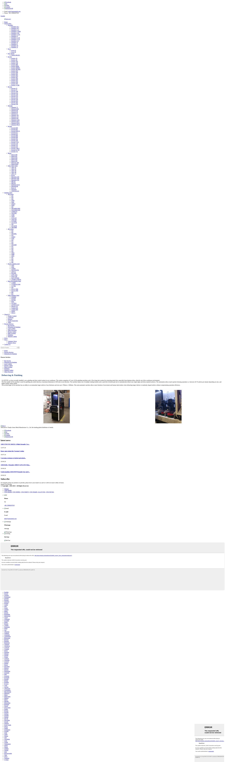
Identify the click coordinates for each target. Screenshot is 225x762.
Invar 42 (13, 50)
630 (12, 287)
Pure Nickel (11, 53)
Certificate (10, 317)
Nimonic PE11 (15, 121)
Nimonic (10, 106)
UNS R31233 (15, 191)
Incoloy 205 (14, 61)
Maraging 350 (15, 180)
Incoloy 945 (14, 83)
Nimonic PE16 (15, 123)
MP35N (13, 183)
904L (12, 301)
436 (12, 249)
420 (12, 240)
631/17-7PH (14, 289)
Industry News (12, 343)
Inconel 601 (14, 129)
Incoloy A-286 (15, 85)
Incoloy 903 (14, 75)
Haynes (10, 87)
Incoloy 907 (14, 77)
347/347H (14, 226)
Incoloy (10, 57)
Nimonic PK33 (15, 124)
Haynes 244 (14, 99)
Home (6, 22)
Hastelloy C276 (15, 34)
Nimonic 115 (14, 117)
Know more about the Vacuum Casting (12, 451)
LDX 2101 (14, 275)
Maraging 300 (15, 178)
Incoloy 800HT (15, 68)
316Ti (13, 216)
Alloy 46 (13, 170)
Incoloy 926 (14, 82)
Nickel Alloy (7, 23)
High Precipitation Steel (14, 281)
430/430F (14, 245)
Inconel (10, 126)
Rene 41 (13, 188)
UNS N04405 (33, 492)
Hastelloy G (14, 36)
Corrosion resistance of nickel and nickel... (13, 458)
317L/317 (14, 218)
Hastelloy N (14, 42)
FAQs (6, 338)
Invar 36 (13, 52)
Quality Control (12, 316)
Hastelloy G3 (15, 41)
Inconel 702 (14, 139)
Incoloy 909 (14, 79)
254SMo (13, 297)
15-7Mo (13, 286)
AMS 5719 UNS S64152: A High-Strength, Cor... (15, 444)
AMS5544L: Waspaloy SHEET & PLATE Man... (15, 465)
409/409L (14, 234)
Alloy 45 (13, 169)
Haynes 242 (14, 98)
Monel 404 (14, 158)
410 (12, 235)
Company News (12, 341)
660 (12, 292)
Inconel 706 (14, 140)
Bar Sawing (11, 325)
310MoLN (14, 211)
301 (12, 196)
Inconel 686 (14, 136)
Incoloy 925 (14, 80)
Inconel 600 (14, 128)
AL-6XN (13, 303)
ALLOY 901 (41, 492)
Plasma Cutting (12, 332)
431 (12, 246)
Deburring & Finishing (14, 327)
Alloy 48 (13, 172)
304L (12, 202)
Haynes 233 (14, 96)
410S (12, 238)
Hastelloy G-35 (15, 39)
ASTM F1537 (15, 305)
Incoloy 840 (14, 72)
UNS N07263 (50, 492)
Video (9, 322)
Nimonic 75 (14, 107)
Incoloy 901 (14, 74)
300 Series (11, 194)
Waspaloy (14, 189)
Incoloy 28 (14, 60)
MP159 (13, 181)
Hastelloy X (14, 47)
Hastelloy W (14, 45)
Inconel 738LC (15, 148)
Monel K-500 (15, 162)
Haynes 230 (14, 94)
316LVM (13, 219)
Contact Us (7, 344)
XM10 (13, 311)
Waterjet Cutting (12, 336)
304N (12, 205)
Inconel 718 (14, 143)
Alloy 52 (13, 173)
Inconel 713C (15, 142)
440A (12, 253)
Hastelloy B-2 (15, 26)
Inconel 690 (14, 137)
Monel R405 (14, 164)
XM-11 (13, 313)
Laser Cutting (11, 328)
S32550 (13, 298)
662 (12, 294)
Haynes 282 (14, 102)
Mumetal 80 (14, 186)
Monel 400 (14, 155)
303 (12, 197)
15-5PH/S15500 (15, 284)
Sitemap (6, 489)
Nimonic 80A (15, 109)
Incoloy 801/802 (15, 69)
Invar (9, 49)
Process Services (8, 324)
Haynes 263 (14, 101)
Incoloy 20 (14, 58)
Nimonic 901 (15, 118)
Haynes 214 (14, 93)
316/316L (14, 213)
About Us (7, 314)
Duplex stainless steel (14, 264)
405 (12, 232)
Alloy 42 (13, 167)
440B (12, 254)
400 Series (11, 229)
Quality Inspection (13, 320)
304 (12, 199)
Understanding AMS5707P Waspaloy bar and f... (15, 472)
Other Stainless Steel (13, 295)
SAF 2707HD (15, 278)
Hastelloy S (14, 44)
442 (12, 259)
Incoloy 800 (14, 64)
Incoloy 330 (14, 63)
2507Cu (13, 271)
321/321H (14, 222)
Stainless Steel (8, 192)
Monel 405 (14, 159)
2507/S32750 (15, 270)
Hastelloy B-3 (15, 28)
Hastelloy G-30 (15, 38)
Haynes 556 (14, 104)
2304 (12, 267)
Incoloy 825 (14, 71)
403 (12, 230)
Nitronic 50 (14, 306)
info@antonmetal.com (14, 11)
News (5, 339)
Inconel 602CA (15, 131)
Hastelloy (10, 25)
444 (12, 260)
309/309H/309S (15, 208)
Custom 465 (14, 309)
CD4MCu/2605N (16, 279)
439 (12, 251)
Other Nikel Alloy (13, 166)
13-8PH (13, 283)
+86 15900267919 (9, 505)
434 (12, 248)
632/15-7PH (14, 290)
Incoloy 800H (15, 66)
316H (12, 215)
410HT (13, 237)
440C (12, 256)
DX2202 (13, 273)
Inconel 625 (14, 134)
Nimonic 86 (14, 110)
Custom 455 (14, 308)
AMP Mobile (8, 490)
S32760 (13, 300)
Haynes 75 (14, 90)
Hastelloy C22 (15, 33)
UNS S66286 (8, 492)
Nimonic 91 (14, 113)
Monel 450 (14, 161)
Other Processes (12, 330)
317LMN (14, 221)
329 (12, 224)
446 (12, 262)
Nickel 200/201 (15, 55)
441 (12, 257)
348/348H (14, 227)
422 (12, 241)
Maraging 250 (15, 177)
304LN (13, 204)
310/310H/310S (15, 210)
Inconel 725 (14, 147)
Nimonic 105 (15, 115)
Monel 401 (14, 156)
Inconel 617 (14, 132)
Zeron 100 (14, 276)
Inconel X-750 (15, 150)
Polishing (10, 335)
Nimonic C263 (15, 120)
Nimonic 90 (14, 112)
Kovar (13, 175)
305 (12, 207)
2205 (12, 265)
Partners (10, 319)
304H (12, 200)
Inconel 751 (14, 151)
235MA (13, 268)
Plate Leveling (12, 333)
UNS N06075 (25, 492)
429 (12, 243)
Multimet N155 (15, 185)
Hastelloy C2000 (16, 31)
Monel (9, 153)
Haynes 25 (14, 88)
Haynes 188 (14, 91)
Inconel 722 (14, 145)
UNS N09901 (16, 492)
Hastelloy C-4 (15, 30)
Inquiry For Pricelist (6, 484)
